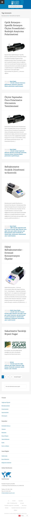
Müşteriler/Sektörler (6, 462)
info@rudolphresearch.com (8, 493)
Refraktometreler (6, 405)
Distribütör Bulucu (6, 426)
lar (11, 232)
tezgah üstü (21, 151)
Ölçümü (6, 86)
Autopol (17, 151)
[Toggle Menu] (2, 2)
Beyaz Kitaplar (13, 81)
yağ (24, 231)
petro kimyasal (8, 232)
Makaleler (4, 432)
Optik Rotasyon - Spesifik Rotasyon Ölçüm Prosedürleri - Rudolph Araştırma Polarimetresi (15, 28)
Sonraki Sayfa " (17, 377)
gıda (12, 231)
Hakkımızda (4, 456)
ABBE (11, 227)
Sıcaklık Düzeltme (11, 235)
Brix (5, 229)
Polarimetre (16, 154)
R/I (22, 232)
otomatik (15, 227)
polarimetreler (11, 86)
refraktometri (14, 318)
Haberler (12, 310)
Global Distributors (7, 468)
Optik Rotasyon (8, 84)
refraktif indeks (8, 234)
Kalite (3, 442)
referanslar (14, 368)
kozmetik (13, 229)
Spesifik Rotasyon (19, 86)
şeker (6, 235)
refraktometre (15, 234)
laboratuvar (22, 83)
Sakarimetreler (5, 412)
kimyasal (9, 229)
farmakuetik (18, 152)
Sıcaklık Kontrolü (11, 320)
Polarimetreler (5, 409)
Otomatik (12, 83)
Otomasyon (4, 416)
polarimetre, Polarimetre (17, 84)
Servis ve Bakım (5, 446)
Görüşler (12, 362)
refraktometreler (22, 234)
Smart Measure (21, 318)
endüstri (15, 231)
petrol (14, 232)
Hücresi (11, 154)
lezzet (9, 231)
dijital (17, 229)
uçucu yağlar (20, 313)
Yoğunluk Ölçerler (6, 402)
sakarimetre (17, 367)
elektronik (17, 83)
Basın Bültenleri (5, 459)
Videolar (4, 429)
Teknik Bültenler (5, 439)
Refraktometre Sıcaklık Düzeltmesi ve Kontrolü (14, 169)
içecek (24, 227)
